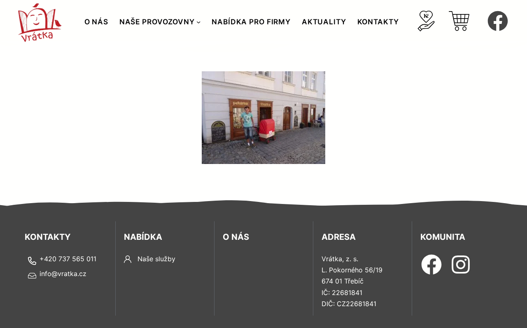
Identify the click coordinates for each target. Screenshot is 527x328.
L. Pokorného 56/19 (352, 270)
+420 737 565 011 (68, 259)
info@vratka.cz (63, 273)
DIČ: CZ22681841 (349, 304)
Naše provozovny (157, 21)
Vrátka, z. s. (340, 259)
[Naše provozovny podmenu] (198, 22)
